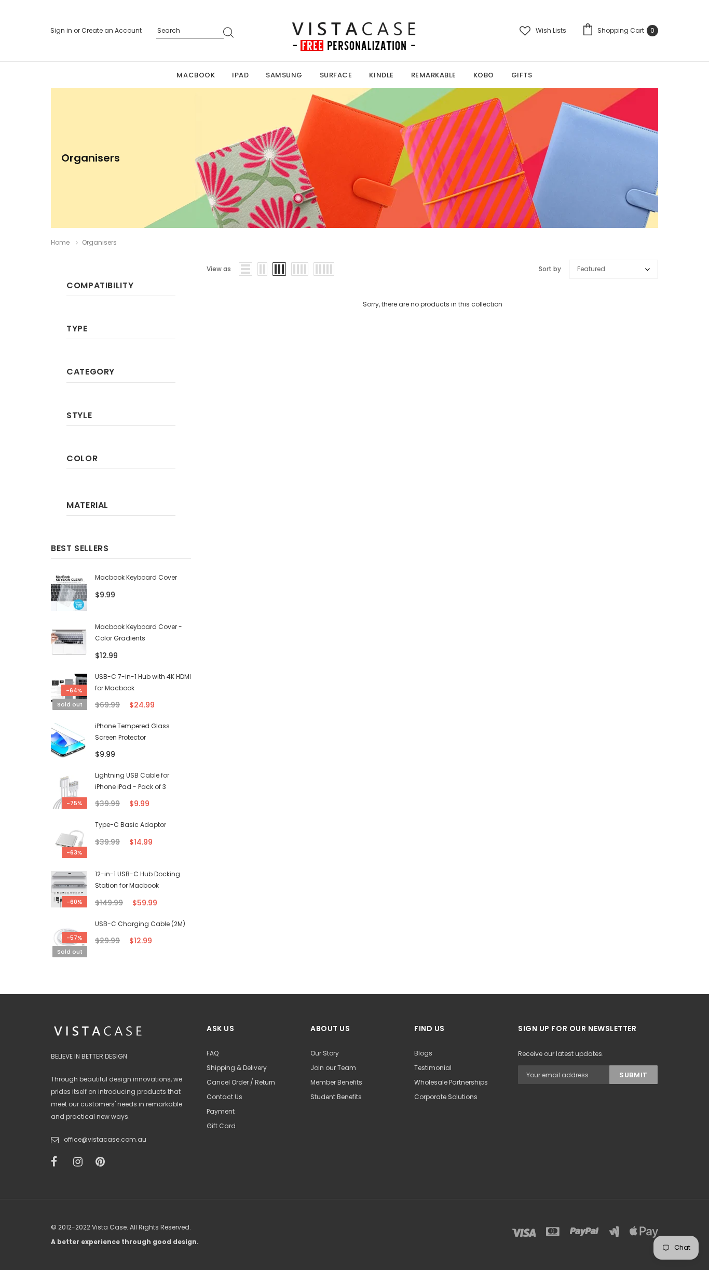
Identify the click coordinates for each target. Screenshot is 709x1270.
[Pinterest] (103, 1162)
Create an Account (111, 30)
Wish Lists (551, 30)
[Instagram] (81, 1162)
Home (60, 242)
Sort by (550, 268)
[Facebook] (58, 1162)
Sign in (62, 30)
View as (219, 268)
